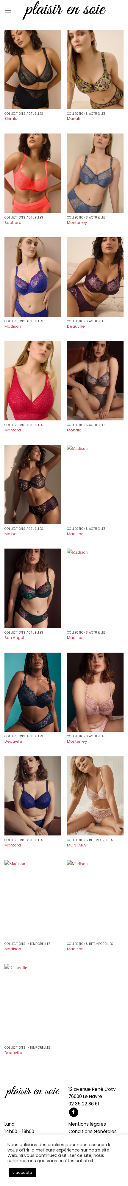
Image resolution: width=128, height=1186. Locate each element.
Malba (10, 534)
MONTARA (76, 845)
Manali (73, 118)
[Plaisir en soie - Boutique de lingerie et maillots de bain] (64, 10)
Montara (12, 430)
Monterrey (77, 222)
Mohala (74, 430)
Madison (12, 326)
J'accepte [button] (22, 1172)
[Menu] (7, 10)
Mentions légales (87, 1124)
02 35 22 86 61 (83, 1104)
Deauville (76, 326)
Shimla (11, 118)
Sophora (12, 222)
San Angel (14, 637)
